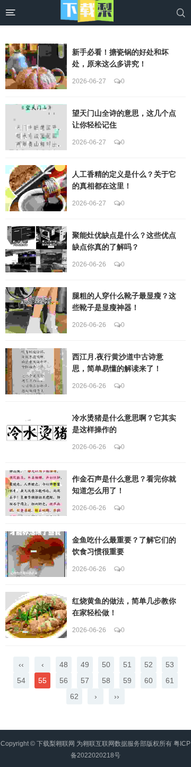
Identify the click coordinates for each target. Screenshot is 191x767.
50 (106, 664)
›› (116, 696)
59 (127, 680)
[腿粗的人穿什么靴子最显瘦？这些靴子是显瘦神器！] (36, 310)
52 (148, 664)
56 (63, 680)
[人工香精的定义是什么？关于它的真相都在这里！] (36, 188)
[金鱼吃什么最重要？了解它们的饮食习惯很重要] (36, 554)
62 (74, 696)
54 (21, 680)
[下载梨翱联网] (87, 12)
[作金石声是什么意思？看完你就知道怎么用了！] (36, 493)
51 (127, 664)
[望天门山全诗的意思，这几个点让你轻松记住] (36, 127)
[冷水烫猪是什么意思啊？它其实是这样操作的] (36, 432)
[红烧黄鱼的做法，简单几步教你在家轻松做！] (36, 615)
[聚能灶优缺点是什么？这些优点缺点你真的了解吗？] (36, 249)
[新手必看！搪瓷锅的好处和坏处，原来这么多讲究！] (36, 67)
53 (170, 664)
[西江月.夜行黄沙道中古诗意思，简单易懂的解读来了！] (36, 371)
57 (85, 680)
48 (63, 664)
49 (85, 664)
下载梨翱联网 (56, 743)
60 (148, 680)
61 (170, 680)
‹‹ (21, 664)
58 (106, 680)
